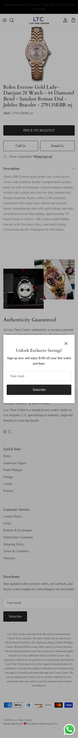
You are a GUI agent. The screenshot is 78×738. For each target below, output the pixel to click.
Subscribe (39, 389)
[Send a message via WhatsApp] (69, 729)
